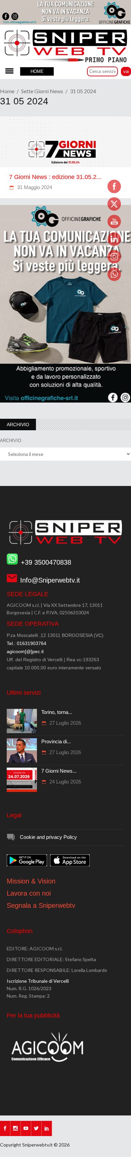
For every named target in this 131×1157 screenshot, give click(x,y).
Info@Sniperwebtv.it (50, 580)
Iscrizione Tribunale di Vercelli (38, 981)
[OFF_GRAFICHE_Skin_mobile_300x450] (65, 401)
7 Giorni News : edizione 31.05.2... (55, 177)
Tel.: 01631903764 (26, 643)
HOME (37, 71)
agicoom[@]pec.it (25, 651)
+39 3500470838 (46, 562)
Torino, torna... (56, 712)
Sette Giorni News (42, 91)
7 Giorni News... (59, 771)
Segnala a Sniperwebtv (41, 905)
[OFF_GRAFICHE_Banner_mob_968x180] (65, 23)
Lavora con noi (29, 893)
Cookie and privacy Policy (48, 837)
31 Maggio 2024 (34, 187)
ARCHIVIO (10, 440)
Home (7, 91)
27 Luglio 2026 (64, 723)
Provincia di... (56, 741)
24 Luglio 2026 (64, 782)
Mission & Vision (31, 881)
